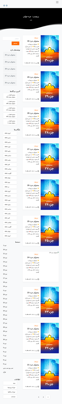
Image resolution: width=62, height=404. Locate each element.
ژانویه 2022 (7, 204)
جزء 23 (5, 306)
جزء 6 (4, 351)
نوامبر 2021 (7, 213)
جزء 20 (5, 294)
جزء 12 (5, 257)
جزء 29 (5, 331)
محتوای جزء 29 (33, 77)
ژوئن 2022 (7, 182)
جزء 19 (5, 286)
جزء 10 (5, 249)
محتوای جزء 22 (33, 329)
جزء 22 (5, 302)
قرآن (4, 372)
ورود (14, 383)
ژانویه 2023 (7, 151)
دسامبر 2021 (8, 209)
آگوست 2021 (8, 227)
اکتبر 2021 (7, 218)
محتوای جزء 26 (33, 185)
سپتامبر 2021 (8, 222)
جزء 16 (5, 274)
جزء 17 (5, 278)
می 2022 (7, 186)
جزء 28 (5, 327)
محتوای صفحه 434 (10, 97)
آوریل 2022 (7, 191)
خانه (31, 20)
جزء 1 (4, 245)
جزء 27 (5, 323)
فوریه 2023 (7, 146)
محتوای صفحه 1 (11, 123)
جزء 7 (4, 355)
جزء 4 (4, 343)
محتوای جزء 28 (33, 113)
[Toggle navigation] (57, 2)
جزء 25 (5, 315)
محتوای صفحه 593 (10, 116)
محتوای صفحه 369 (10, 103)
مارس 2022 (8, 195)
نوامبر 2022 (7, 160)
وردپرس (13, 396)
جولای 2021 (7, 231)
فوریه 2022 (7, 200)
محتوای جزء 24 (33, 257)
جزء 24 (5, 310)
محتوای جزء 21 (33, 365)
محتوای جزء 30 (33, 41)
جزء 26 (5, 319)
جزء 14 (5, 266)
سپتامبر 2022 (8, 169)
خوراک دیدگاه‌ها (11, 392)
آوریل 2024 (7, 133)
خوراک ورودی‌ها (11, 387)
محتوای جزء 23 (33, 293)
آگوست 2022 (8, 173)
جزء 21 (5, 298)
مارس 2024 (8, 137)
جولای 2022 (7, 177)
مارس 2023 (8, 142)
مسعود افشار (12, 95)
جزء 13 (5, 261)
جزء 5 (4, 347)
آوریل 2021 (7, 236)
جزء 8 (4, 360)
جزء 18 (5, 282)
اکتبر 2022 (7, 164)
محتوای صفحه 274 (10, 110)
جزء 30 (5, 339)
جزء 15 (5, 270)
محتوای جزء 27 (33, 149)
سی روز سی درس (8, 368)
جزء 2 (4, 290)
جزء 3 (4, 335)
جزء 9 (4, 364)
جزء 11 (5, 253)
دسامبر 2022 (8, 155)
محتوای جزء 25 (33, 221)
